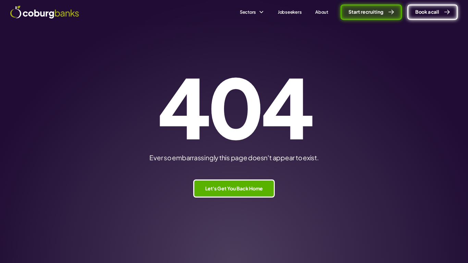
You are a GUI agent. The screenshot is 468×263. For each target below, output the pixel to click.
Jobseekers (290, 12)
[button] (252, 12)
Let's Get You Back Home (234, 188)
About (321, 12)
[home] (44, 12)
